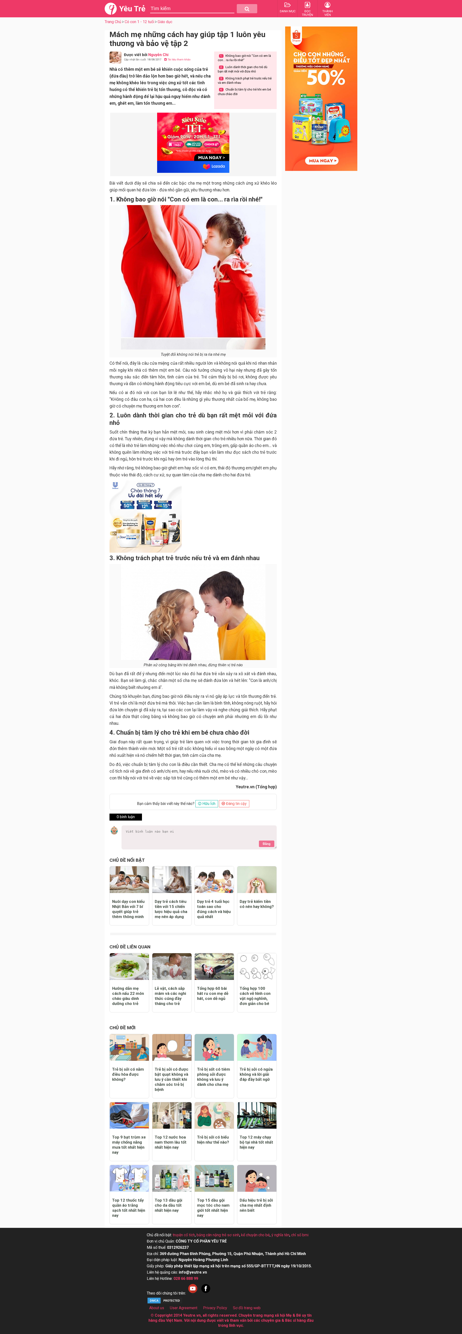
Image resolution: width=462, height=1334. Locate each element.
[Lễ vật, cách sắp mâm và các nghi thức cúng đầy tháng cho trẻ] (172, 966)
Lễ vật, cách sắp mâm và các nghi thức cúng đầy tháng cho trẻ (170, 996)
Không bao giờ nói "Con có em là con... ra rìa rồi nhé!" (244, 58)
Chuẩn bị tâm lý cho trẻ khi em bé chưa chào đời (244, 92)
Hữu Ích (208, 803)
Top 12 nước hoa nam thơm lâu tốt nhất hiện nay (170, 1142)
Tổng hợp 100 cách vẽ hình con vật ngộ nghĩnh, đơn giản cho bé (255, 996)
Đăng (266, 844)
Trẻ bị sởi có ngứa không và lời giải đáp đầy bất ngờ (256, 1074)
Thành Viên (327, 13)
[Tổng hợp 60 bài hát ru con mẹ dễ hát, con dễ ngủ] (214, 966)
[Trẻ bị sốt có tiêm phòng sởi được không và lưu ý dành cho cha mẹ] (214, 1047)
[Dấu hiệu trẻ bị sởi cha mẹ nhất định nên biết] (256, 1178)
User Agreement (183, 1308)
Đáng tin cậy (236, 803)
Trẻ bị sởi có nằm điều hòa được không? (128, 1074)
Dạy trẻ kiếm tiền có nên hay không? (257, 904)
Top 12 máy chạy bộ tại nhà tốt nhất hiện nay (256, 1142)
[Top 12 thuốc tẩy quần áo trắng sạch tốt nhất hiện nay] (129, 1178)
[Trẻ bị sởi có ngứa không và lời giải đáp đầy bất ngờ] (256, 1047)
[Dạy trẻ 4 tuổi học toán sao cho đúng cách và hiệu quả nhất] (214, 879)
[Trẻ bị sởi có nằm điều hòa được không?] (129, 1047)
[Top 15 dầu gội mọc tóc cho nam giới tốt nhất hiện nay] (214, 1178)
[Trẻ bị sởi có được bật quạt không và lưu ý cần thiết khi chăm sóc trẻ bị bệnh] (172, 1047)
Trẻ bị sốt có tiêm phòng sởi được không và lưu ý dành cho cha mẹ (213, 1077)
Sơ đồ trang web (247, 1308)
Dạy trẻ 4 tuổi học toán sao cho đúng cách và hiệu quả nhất (214, 909)
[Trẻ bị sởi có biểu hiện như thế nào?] (214, 1115)
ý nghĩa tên (280, 1235)
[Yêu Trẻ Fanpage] (206, 1293)
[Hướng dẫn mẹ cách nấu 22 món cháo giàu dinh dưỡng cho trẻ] (129, 966)
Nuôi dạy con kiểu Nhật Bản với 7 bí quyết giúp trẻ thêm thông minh (128, 909)
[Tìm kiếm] (247, 8)
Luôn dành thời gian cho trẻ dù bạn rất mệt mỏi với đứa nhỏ (242, 69)
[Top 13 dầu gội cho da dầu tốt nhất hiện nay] (172, 1178)
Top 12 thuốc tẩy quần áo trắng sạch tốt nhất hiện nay (128, 1208)
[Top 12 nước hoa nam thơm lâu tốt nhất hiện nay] (172, 1115)
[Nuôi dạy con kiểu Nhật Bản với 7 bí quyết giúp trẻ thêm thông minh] (129, 879)
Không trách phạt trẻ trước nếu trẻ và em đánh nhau (245, 80)
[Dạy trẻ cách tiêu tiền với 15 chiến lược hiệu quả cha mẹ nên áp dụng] (172, 879)
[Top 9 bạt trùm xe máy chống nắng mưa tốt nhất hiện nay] (129, 1115)
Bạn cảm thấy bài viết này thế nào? (165, 803)
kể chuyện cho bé (255, 1235)
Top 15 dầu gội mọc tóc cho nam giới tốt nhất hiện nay (213, 1208)
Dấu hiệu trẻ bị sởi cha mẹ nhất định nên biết (256, 1205)
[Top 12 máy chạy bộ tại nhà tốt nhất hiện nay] (256, 1115)
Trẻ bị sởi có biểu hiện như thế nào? (213, 1140)
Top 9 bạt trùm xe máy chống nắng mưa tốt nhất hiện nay (129, 1145)
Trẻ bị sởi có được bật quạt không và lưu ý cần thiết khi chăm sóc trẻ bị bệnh (171, 1079)
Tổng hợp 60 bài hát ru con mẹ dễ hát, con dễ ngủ (212, 993)
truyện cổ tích (184, 1235)
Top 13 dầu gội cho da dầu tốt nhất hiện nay (168, 1205)
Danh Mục (287, 11)
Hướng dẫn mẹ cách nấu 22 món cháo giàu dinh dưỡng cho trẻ (128, 996)
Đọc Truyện (307, 13)
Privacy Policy (215, 1308)
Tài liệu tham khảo (179, 59)
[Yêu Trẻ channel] (193, 1293)
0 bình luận (126, 817)
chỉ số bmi (299, 1235)
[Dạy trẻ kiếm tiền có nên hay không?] (256, 879)
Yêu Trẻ (132, 8)
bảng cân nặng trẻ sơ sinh (218, 1235)
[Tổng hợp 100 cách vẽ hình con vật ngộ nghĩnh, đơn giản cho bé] (256, 966)
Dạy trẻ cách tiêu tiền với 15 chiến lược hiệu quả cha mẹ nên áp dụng (171, 909)
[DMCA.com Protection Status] (165, 1303)
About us (156, 1308)
